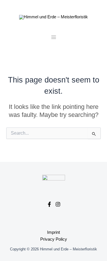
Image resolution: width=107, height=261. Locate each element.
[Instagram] (57, 204)
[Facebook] (49, 204)
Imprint (53, 232)
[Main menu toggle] (54, 37)
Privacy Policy (53, 239)
